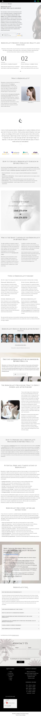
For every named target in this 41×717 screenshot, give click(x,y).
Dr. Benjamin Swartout (15, 635)
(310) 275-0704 (20, 210)
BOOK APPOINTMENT (21, 374)
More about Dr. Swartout (13, 576)
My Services (10, 673)
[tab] (20, 599)
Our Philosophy (11, 674)
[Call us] (38, 1)
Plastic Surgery (5, 3)
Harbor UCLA (21, 572)
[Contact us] (35, 1)
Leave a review (32, 678)
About (11, 671)
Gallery (10, 678)
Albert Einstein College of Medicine (22, 560)
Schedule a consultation (7, 35)
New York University (20, 562)
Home (2, 3)
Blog (11, 679)
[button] (39, 339)
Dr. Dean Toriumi (25, 566)
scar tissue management (26, 310)
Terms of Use (27, 658)
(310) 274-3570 (20, 217)
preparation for (9, 445)
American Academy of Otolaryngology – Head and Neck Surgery (17, 569)
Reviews (10, 676)
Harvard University (8, 559)
